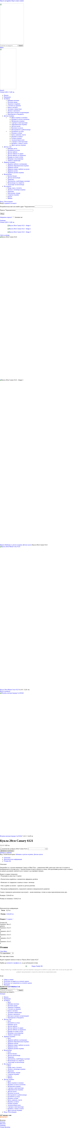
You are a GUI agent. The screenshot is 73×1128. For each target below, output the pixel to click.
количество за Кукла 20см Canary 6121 (14, 849)
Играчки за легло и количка (20, 119)
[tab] (7, 857)
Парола (7, 210)
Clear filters (3, 951)
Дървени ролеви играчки (16, 172)
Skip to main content (17, 1)
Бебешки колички (13, 100)
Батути (10, 196)
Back (9, 1002)
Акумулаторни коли (17, 140)
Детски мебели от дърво (15, 153)
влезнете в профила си (14, 963)
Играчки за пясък (17, 136)
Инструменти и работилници (21, 129)
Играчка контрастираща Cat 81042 (11, 836)
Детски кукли (15, 126)
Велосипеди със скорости (16, 183)
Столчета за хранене (14, 105)
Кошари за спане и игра (15, 157)
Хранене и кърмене (14, 104)
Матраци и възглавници (15, 159)
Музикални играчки (17, 121)
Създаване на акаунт (10, 203)
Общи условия (8, 979)
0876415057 (4, 1117)
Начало (2, 545)
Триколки (11, 179)
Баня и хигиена (13, 107)
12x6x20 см (9, 914)
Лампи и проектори (14, 160)
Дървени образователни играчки (18, 165)
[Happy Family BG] (36, 966)
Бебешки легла (12, 148)
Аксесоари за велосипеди (16, 184)
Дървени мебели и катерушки (17, 164)
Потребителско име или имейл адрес (17, 206)
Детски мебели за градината (17, 155)
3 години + (9, 919)
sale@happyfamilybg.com (11, 989)
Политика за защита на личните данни (16, 981)
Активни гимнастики (15, 109)
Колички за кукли (17, 128)
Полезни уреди (12, 102)
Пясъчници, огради (14, 193)
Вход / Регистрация (10, 1112)
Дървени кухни (13, 171)
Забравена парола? (6, 217)
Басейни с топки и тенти (19, 143)
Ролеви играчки (16, 138)
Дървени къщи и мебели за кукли (18, 169)
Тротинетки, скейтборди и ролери (19, 181)
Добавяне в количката (7, 851)
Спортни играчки (13, 195)
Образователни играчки (19, 124)
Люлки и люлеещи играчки (16, 190)
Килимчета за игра (17, 131)
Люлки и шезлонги (14, 111)
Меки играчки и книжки (19, 117)
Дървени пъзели (13, 167)
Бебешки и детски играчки (14, 545)
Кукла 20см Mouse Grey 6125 (9, 689)
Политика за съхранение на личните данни (18, 983)
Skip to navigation (5, 1)
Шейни (10, 198)
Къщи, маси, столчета (15, 188)
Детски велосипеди (14, 178)
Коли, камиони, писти (18, 135)
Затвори (2, 994)
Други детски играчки (18, 145)
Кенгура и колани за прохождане (18, 112)
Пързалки (11, 191)
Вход (2, 213)
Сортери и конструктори (19, 123)
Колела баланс (12, 176)
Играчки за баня (16, 133)
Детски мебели (12, 152)
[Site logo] (12, 44)
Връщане (7, 985)
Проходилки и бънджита (16, 114)
